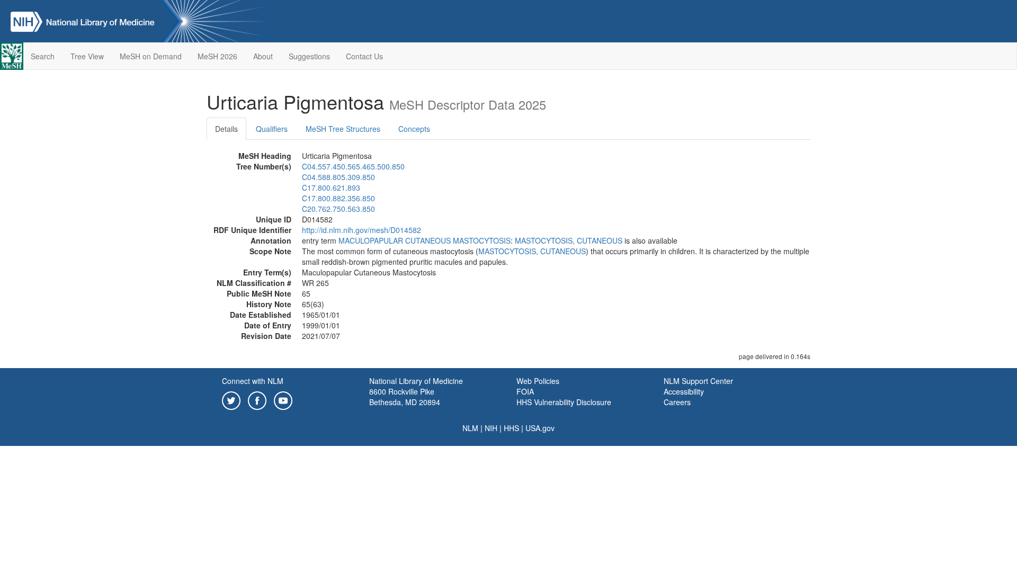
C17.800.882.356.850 (338, 198)
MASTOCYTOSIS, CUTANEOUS (568, 240)
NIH (491, 428)
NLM (470, 428)
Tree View (87, 56)
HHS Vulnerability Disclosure (563, 402)
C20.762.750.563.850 (338, 208)
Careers (677, 402)
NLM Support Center (698, 381)
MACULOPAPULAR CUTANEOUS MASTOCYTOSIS (424, 240)
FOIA (525, 391)
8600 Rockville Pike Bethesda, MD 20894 (404, 396)
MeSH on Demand (151, 56)
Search (43, 56)
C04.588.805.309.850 (338, 177)
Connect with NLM (252, 381)
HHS (511, 428)
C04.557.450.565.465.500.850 (353, 166)
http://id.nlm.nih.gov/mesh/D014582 (361, 230)
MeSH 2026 (217, 56)
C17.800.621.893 (331, 187)
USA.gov (540, 428)
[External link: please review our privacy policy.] (231, 399)
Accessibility (684, 391)
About (263, 56)
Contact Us (364, 56)
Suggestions (309, 56)
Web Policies (537, 381)
